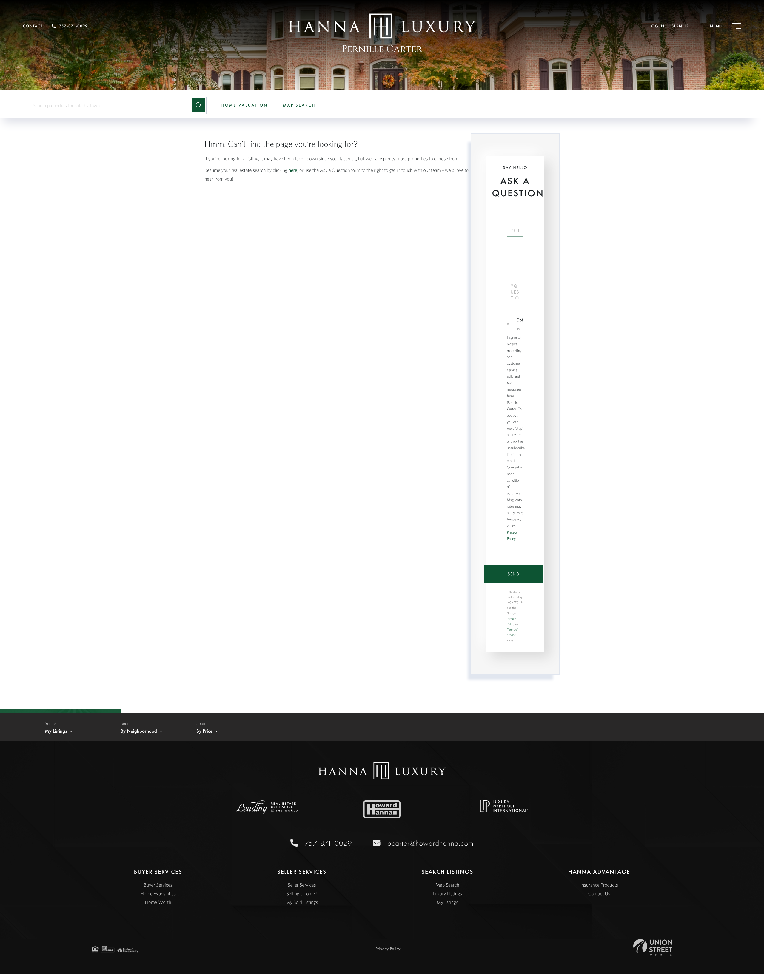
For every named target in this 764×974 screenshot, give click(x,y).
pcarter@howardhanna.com (430, 843)
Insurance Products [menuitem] (599, 885)
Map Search (299, 105)
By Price (204, 731)
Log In (656, 26)
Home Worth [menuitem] (158, 902)
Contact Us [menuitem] (599, 894)
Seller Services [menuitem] (302, 885)
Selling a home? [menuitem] (301, 894)
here (293, 170)
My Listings (56, 731)
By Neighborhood (139, 731)
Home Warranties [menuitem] (157, 894)
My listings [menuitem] (447, 902)
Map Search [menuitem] (447, 885)
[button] (198, 105)
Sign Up (680, 26)
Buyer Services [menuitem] (158, 885)
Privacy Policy (388, 949)
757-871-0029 (73, 26)
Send (514, 574)
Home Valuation (244, 105)
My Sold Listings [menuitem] (302, 902)
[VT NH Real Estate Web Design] (652, 947)
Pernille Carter (382, 49)
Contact (33, 26)
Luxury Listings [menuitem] (447, 894)
